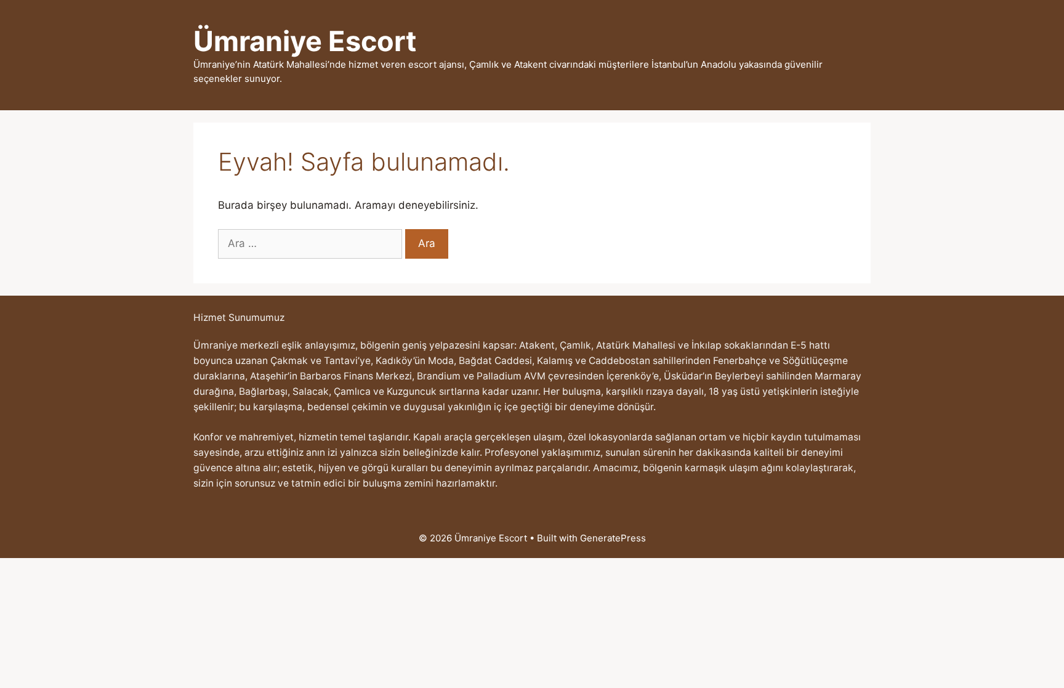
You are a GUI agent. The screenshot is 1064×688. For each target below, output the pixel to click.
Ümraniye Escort (304, 41)
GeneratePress (613, 538)
